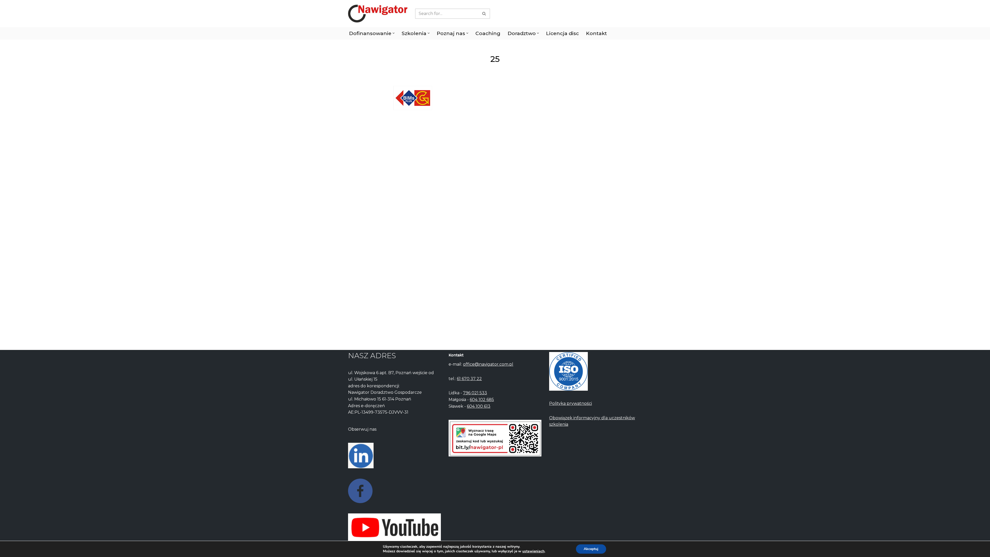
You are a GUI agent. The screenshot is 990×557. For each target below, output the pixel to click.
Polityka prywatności (570, 403)
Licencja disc (562, 33)
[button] (393, 33)
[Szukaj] (484, 14)
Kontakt (596, 33)
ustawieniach (533, 551)
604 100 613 (478, 406)
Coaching (487, 33)
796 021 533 (475, 392)
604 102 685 (482, 399)
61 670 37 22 (469, 378)
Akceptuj (591, 548)
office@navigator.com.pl (488, 364)
